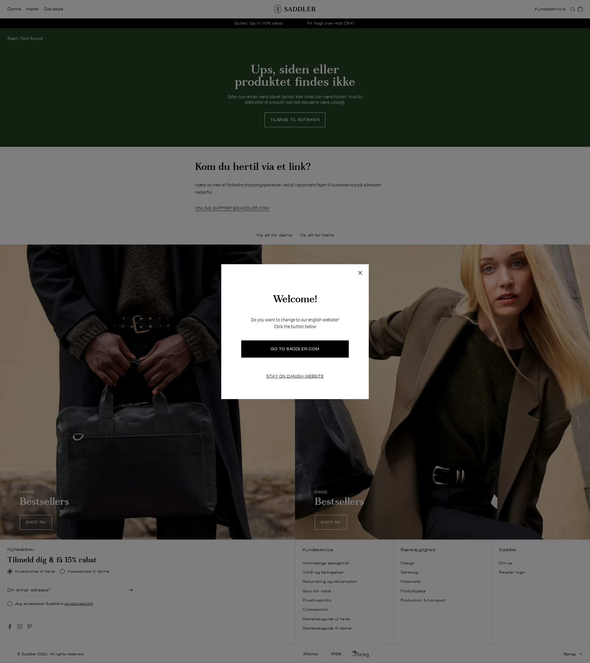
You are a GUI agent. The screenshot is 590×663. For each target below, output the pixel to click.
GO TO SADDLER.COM (295, 349)
